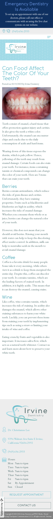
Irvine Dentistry (26, 514)
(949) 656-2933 (20, 31)
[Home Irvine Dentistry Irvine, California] (26, 414)
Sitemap (48, 516)
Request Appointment (26, 494)
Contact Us (27, 505)
